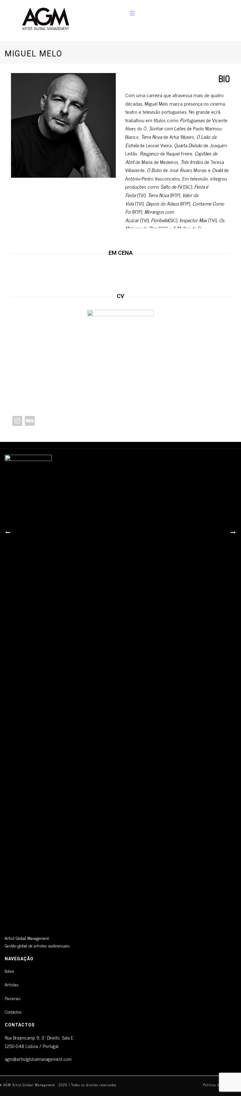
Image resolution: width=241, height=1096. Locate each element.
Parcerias (13, 998)
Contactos (13, 1011)
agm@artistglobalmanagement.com (38, 1059)
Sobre (9, 970)
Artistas (12, 984)
